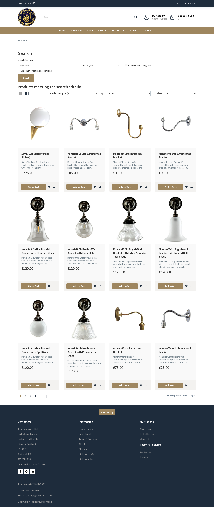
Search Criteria (25, 59)
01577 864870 (24, 459)
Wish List (144, 439)
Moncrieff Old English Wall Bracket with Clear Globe (81, 251)
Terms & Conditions (89, 439)
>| (46, 396)
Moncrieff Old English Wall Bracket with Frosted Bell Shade (173, 253)
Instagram (26, 471)
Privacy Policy (86, 428)
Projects (134, 30)
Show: (160, 93)
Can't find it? (85, 434)
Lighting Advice (87, 459)
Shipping (83, 449)
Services (102, 30)
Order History (147, 434)
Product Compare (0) (59, 93)
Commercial (76, 30)
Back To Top (107, 412)
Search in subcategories (140, 65)
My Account (146, 428)
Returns (144, 456)
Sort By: (100, 93)
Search (26, 40)
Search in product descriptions (36, 70)
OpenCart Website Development (35, 501)
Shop (90, 30)
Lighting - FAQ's (87, 454)
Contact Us (150, 30)
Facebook (20, 471)
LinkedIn (32, 471)
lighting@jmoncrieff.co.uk (31, 464)
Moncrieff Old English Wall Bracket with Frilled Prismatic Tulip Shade (129, 253)
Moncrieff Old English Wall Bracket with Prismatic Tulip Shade (82, 352)
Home (61, 30)
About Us (83, 444)
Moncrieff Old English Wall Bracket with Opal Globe (35, 350)
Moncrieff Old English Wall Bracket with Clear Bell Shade (38, 251)
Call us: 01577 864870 (184, 3)
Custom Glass (118, 30)
